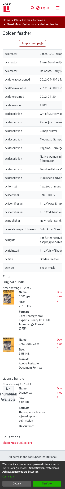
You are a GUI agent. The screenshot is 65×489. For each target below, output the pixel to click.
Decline (17, 483)
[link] (18, 442)
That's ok (47, 483)
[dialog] (32, 475)
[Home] (7, 7)
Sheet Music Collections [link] (22, 24)
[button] (32, 8)
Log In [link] (45, 8)
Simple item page (32, 43)
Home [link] (6, 20)
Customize (8, 476)
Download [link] (59, 296)
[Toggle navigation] (57, 8)
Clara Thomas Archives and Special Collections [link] (31, 20)
